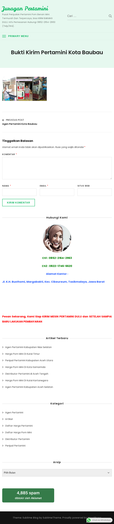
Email (44, 185)
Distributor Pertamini (17, 439)
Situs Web (83, 185)
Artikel (9, 419)
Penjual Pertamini (15, 445)
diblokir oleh (28, 495)
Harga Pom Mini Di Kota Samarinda (25, 367)
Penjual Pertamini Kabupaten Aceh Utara (29, 360)
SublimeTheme (52, 517)
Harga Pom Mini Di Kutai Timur (22, 354)
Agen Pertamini (14, 412)
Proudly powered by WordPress (81, 517)
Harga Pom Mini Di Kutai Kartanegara (26, 380)
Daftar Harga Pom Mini (18, 432)
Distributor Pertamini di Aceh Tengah (26, 373)
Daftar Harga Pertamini (19, 425)
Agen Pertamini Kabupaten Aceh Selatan (29, 387)
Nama (6, 185)
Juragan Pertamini (25, 8)
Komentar (9, 154)
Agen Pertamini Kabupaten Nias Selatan (28, 347)
